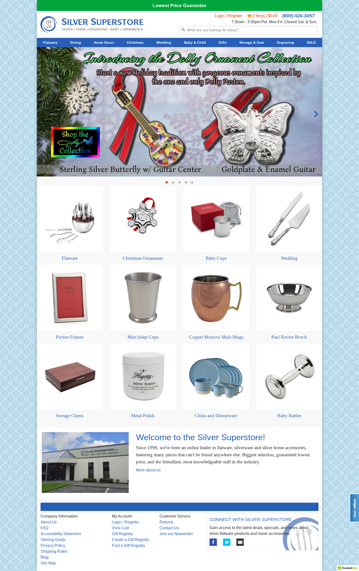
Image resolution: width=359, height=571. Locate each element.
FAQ (44, 528)
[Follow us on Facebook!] (213, 542)
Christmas (135, 42)
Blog (45, 557)
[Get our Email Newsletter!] (240, 542)
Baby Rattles (289, 415)
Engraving (285, 42)
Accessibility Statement (61, 534)
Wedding (163, 42)
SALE (311, 42)
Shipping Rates (54, 551)
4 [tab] (187, 183)
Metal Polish (143, 415)
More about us (148, 470)
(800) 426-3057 (298, 15)
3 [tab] (180, 183)
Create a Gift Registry (130, 540)
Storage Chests (70, 415)
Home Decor (104, 42)
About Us (49, 522)
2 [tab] (174, 183)
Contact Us (169, 528)
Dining (75, 42)
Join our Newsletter (176, 534)
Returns (166, 522)
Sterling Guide (53, 540)
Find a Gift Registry (128, 545)
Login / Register (228, 16)
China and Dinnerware (216, 415)
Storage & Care (251, 42)
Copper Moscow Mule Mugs (216, 337)
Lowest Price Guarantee (179, 5)
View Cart (120, 528)
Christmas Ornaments (143, 258)
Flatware (50, 42)
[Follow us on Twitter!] (226, 542)
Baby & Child (195, 42)
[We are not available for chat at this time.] (354, 508)
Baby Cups (216, 258)
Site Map (48, 563)
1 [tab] (168, 183)
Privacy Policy (53, 545)
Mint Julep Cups (142, 337)
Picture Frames (70, 337)
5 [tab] (193, 183)
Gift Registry (122, 534)
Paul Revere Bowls (289, 337)
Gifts (223, 42)
